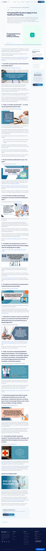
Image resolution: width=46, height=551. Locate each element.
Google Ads (25, 539)
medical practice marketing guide (13, 238)
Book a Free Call (38, 541)
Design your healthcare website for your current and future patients (13, 185)
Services (14, 533)
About (18, 1)
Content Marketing (26, 536)
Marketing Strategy (26, 533)
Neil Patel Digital (15, 288)
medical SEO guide (4, 313)
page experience (16, 183)
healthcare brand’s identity (6, 462)
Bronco (14, 163)
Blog (7, 7)
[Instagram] (9, 541)
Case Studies (27, 1)
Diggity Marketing (14, 405)
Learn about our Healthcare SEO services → (9, 516)
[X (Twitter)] (6, 541)
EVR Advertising (19, 201)
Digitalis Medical (14, 444)
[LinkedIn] (2, 541)
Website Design (26, 542)
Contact (35, 1)
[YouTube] (4, 541)
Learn (32, 1)
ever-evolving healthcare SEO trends (9, 278)
